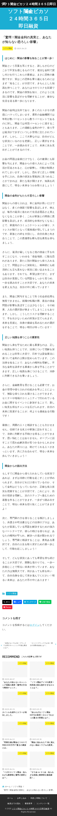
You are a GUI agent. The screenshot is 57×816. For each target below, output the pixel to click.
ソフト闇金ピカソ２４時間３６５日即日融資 (28, 19)
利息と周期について (39, 798)
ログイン (35, 625)
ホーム (10, 798)
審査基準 (28, 803)
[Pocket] (7, 607)
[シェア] (17, 602)
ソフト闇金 (7, 48)
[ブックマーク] (30, 602)
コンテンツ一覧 (42, 803)
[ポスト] (7, 602)
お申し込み (21, 798)
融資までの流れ (14, 803)
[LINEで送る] (44, 602)
